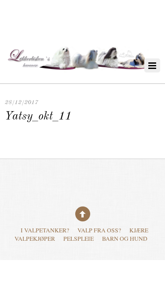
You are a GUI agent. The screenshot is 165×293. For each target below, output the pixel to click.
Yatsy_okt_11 (38, 116)
